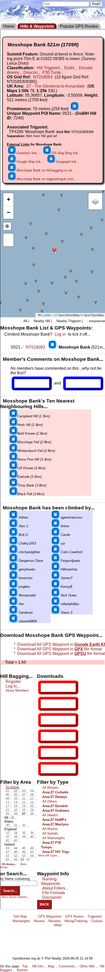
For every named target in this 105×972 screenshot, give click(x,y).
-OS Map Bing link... (66, 153)
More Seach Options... (15, 896)
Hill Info (37, 966)
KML (45, 736)
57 (28, 860)
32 (23, 825)
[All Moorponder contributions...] (13, 595)
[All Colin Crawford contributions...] (55, 552)
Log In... (76, 383)
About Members (17, 690)
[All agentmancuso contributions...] (55, 517)
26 (15, 814)
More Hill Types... (49, 855)
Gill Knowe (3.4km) (31, 468)
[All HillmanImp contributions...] (55, 569)
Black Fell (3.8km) (30, 494)
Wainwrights (21, 921)
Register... (27, 383)
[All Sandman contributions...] (13, 612)
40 (32, 837)
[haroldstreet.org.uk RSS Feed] (32, 916)
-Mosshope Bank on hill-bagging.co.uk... (45, 170)
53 (23, 856)
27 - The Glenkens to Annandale (56, 86)
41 (7, 840)
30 (7, 825)
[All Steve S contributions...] (55, 612)
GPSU (46, 720)
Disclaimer (52, 897)
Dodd (69, 68)
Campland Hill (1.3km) (33, 416)
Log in (60, 334)
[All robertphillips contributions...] (55, 603)
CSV (45, 769)
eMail (58, 925)
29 (12, 818)
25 (7, 814)
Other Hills (87, 966)
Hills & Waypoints (37, 26)
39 (23, 837)
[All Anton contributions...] (55, 526)
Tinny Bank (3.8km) (31, 485)
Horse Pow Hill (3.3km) (34, 459)
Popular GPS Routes (79, 26)
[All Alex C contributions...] (13, 526)
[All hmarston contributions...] (13, 578)
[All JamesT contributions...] (55, 578)
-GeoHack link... (28, 153)
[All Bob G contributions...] (13, 534)
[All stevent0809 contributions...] (13, 621)
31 (15, 825)
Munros (39, 921)
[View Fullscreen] (8, 240)
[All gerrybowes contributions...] (13, 569)
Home (8, 26)
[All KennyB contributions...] (55, 586)
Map (51, 966)
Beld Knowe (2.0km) (32, 433)
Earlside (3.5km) (29, 477)
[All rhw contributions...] (13, 603)
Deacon (30, 72)
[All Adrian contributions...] (13, 517)
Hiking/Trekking (75, 921)
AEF (45, 753)
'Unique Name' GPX (57, 703)
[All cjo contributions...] (55, 543)
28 (32, 814)
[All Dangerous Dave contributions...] (13, 560)
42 (15, 840)
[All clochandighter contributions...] (13, 552)
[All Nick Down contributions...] (55, 595)
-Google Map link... (30, 162)
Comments (67, 966)
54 (32, 856)
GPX (45, 687)
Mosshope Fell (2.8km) (34, 442)
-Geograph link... (67, 162)
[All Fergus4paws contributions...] (55, 560)
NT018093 (42, 77)
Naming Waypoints (50, 881)
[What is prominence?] (75, 108)
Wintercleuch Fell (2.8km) (36, 451)
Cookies (97, 921)
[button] (54, 250)
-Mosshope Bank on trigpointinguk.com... (46, 179)
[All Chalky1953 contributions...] (13, 543)
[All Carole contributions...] (55, 534)
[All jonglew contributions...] (13, 586)
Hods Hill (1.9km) (30, 425)
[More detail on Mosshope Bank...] (53, 347)
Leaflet (46, 315)
